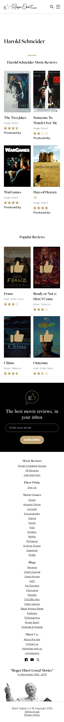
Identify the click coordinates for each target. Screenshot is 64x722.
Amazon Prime (32, 504)
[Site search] (51, 7)
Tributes (32, 594)
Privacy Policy (32, 714)
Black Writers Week (32, 608)
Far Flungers (32, 585)
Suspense (32, 550)
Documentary (32, 513)
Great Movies (32, 576)
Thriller (32, 555)
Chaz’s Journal (32, 572)
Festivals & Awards (32, 627)
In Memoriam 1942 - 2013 (32, 674)
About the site (32, 639)
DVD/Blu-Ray (32, 599)
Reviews (32, 567)
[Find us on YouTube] (32, 659)
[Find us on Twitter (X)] (37, 659)
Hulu (32, 527)
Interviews (32, 590)
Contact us (32, 644)
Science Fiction (32, 545)
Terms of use (32, 711)
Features (32, 613)
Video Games (32, 604)
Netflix (32, 536)
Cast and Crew (32, 475)
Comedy (32, 509)
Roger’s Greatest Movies (32, 465)
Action (32, 500)
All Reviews (32, 470)
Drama (32, 518)
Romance (32, 541)
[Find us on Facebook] (26, 659)
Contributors (32, 653)
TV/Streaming (32, 617)
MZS (32, 581)
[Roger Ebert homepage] (20, 7)
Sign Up (32, 487)
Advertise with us (32, 648)
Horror (32, 522)
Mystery (32, 532)
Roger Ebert (32, 622)
